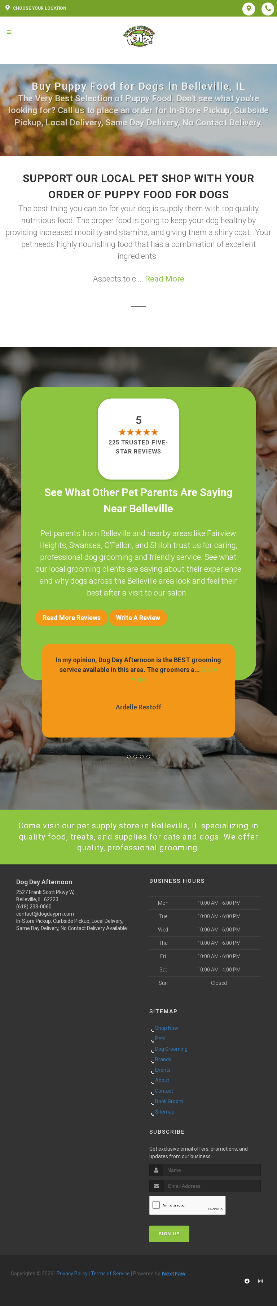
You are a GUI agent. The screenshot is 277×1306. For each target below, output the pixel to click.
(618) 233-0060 (34, 906)
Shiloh (160, 545)
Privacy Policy (72, 1273)
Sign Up (169, 1233)
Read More (164, 278)
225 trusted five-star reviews (138, 447)
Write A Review (138, 617)
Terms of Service (110, 1273)
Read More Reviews (72, 617)
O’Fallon (118, 545)
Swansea (85, 545)
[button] (129, 756)
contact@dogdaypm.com (45, 914)
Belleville (116, 533)
